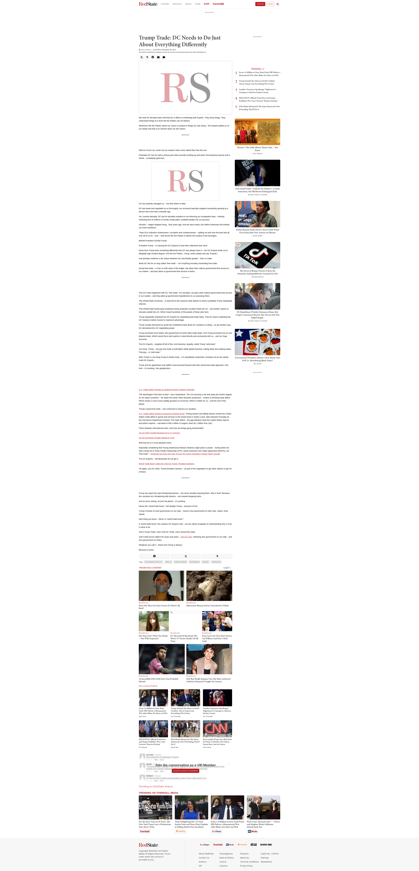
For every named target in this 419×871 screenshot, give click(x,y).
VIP (200, 865)
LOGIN (270, 4)
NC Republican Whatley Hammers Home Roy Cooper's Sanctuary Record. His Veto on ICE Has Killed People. (257, 314)
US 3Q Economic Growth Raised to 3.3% (157, 438)
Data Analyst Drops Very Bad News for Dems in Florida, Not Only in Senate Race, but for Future (217, 742)
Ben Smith (142, 716)
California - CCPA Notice (270, 853)
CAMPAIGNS (216, 562)
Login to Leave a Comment (185, 771)
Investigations (226, 853)
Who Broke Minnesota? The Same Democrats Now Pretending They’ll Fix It (185, 742)
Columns (223, 865)
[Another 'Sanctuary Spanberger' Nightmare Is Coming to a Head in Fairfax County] (217, 698)
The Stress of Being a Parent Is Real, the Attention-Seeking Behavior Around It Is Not (257, 272)
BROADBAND (194, 562)
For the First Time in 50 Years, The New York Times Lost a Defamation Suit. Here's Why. (155, 824)
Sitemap (265, 857)
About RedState (206, 853)
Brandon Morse (258, 277)
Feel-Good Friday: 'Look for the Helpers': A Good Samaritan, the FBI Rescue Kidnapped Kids (257, 190)
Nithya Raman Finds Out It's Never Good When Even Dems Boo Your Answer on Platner (257, 231)
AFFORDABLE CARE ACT (153, 562)
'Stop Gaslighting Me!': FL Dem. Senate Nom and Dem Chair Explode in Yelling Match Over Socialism (191, 824)
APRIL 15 (168, 562)
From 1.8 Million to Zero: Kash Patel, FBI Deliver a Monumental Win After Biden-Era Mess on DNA (153, 711)
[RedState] (148, 4)
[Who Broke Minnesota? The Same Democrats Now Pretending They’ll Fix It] (185, 729)
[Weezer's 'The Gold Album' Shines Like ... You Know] (257, 131)
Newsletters (266, 861)
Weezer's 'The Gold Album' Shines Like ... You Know (257, 149)
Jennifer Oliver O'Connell (257, 195)
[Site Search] (277, 4)
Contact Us (204, 857)
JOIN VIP (260, 4)
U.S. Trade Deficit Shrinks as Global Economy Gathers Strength (166, 390)
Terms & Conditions (249, 861)
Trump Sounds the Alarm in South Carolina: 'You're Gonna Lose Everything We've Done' (185, 711)
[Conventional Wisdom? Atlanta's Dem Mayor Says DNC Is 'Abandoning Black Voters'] (257, 342)
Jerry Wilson (257, 153)
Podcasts (177, 4)
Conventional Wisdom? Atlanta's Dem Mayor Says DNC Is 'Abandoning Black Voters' (257, 359)
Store (197, 4)
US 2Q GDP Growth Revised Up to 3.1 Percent (159, 433)
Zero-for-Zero (186, 537)
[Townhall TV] (218, 4)
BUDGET (205, 562)
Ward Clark (174, 747)
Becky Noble (257, 236)
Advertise (244, 857)
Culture (222, 861)
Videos (188, 4)
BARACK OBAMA (180, 562)
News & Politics (226, 857)
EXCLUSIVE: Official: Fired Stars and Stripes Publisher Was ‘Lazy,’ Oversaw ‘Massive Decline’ (152, 742)
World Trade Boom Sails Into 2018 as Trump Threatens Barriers (166, 464)
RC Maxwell (143, 747)
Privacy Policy (246, 865)
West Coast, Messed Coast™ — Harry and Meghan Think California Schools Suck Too (263, 824)
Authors (165, 4)
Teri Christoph (176, 716)
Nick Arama (207, 747)
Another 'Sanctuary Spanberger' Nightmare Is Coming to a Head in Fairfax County (217, 711)
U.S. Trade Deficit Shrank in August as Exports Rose (162, 414)
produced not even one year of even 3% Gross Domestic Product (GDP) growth (185, 454)
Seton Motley (146, 50)
